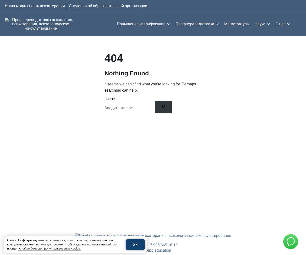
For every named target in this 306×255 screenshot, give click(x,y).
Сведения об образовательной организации (108, 6)
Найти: (110, 98)
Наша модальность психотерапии (35, 6)
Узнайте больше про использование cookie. (49, 248)
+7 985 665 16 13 (163, 245)
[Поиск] (163, 107)
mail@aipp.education (153, 250)
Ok (135, 245)
